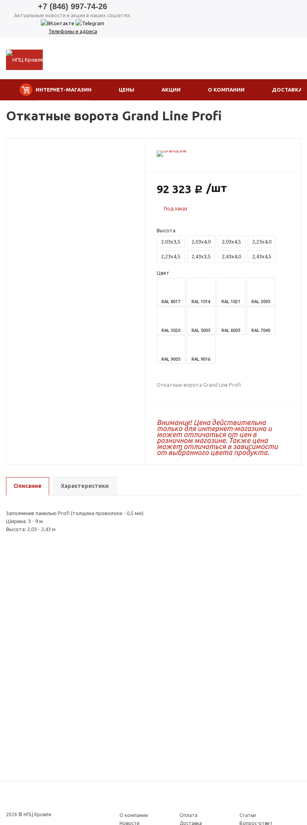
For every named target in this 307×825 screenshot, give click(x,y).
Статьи (247, 815)
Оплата (188, 815)
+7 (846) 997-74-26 (72, 6)
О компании (134, 815)
